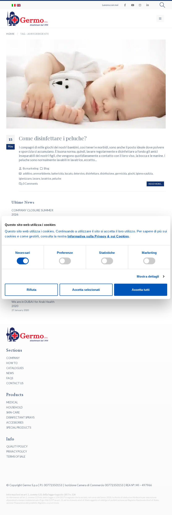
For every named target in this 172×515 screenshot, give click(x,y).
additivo (27, 173)
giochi (131, 173)
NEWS (10, 373)
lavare (36, 178)
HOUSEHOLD (14, 407)
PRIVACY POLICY (16, 451)
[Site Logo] (18, 18)
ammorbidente (41, 173)
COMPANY (13, 358)
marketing (32, 168)
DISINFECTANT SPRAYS (20, 417)
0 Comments (30, 183)
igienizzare (25, 178)
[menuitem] (13, 5)
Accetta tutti (141, 289)
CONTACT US (14, 383)
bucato (69, 173)
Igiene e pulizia (144, 173)
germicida (121, 173)
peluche (56, 178)
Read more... (155, 184)
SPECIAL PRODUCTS (18, 427)
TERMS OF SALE (15, 456)
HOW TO (12, 363)
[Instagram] (140, 5)
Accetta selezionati (86, 289)
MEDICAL (12, 402)
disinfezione (107, 173)
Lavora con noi (110, 5)
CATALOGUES (14, 368)
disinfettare (92, 173)
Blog (46, 168)
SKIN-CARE (13, 412)
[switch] (65, 260)
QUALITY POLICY (16, 446)
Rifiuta (31, 289)
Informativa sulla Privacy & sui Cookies (98, 236)
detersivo (79, 173)
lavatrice (46, 178)
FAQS (9, 378)
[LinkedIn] (147, 5)
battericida (57, 173)
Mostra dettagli (148, 276)
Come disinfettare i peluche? (53, 138)
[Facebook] (125, 5)
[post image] (86, 84)
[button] (162, 5)
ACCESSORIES (14, 422)
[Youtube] (132, 5)
